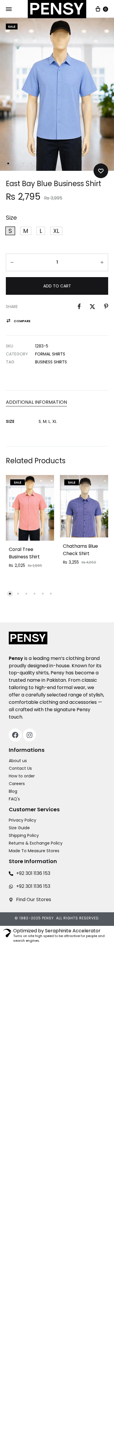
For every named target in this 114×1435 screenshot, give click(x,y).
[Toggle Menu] (9, 9)
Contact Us (20, 768)
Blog (13, 791)
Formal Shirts (50, 354)
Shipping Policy (24, 835)
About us (18, 761)
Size (11, 217)
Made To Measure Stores (34, 851)
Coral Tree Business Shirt (24, 553)
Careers (17, 784)
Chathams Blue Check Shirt (80, 550)
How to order (22, 776)
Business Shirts (51, 362)
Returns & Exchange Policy (36, 843)
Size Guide (19, 828)
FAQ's (14, 799)
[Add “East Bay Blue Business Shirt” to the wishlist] (101, 170)
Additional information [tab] (36, 402)
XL (54, 421)
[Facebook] (15, 735)
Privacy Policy (22, 820)
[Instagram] (29, 735)
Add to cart (57, 286)
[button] (10, 231)
